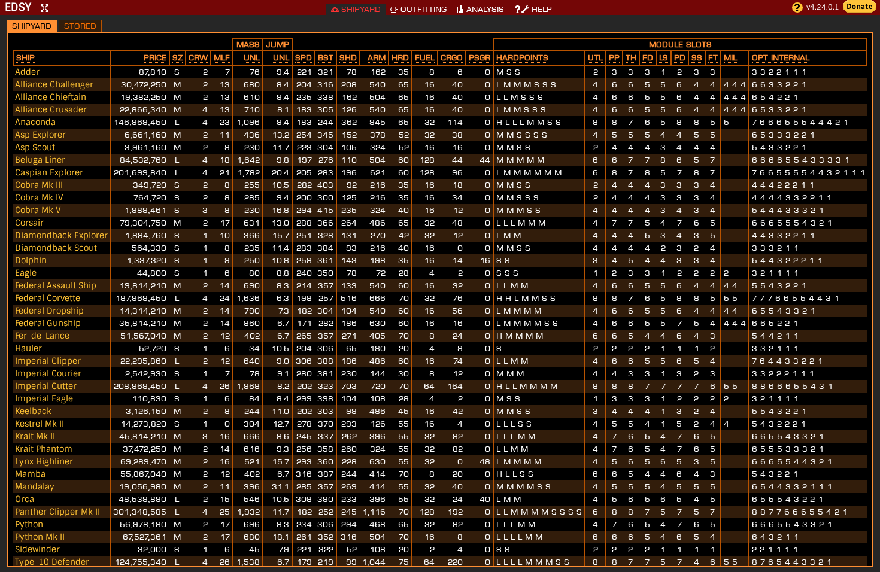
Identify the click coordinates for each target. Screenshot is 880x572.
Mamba (30, 473)
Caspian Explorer (49, 172)
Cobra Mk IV (39, 197)
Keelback (33, 411)
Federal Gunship (48, 323)
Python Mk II (40, 536)
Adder (27, 71)
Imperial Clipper (48, 360)
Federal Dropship (49, 310)
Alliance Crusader (51, 109)
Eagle (26, 272)
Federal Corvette (47, 298)
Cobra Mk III (39, 184)
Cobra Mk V (38, 210)
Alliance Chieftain (50, 97)
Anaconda (35, 122)
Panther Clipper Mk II (57, 511)
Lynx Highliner (44, 461)
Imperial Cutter (46, 386)
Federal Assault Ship (55, 285)
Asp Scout (35, 147)
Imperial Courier (48, 373)
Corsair (29, 222)
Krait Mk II (35, 436)
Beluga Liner (40, 159)
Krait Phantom (43, 448)
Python (29, 524)
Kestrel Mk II (39, 423)
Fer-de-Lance (42, 335)
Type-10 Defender (52, 561)
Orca (24, 499)
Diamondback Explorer (61, 235)
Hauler (28, 348)
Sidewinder (37, 549)
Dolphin (31, 260)
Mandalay (34, 486)
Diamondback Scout (56, 247)
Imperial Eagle (44, 398)
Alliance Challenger (54, 84)
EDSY (18, 7)
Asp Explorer (40, 134)
